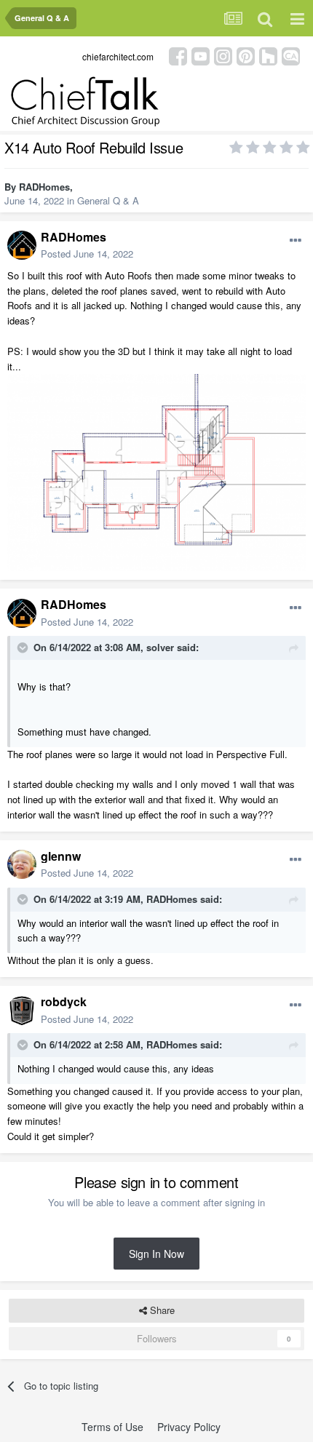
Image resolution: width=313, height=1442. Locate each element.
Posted (87, 253)
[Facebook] (178, 55)
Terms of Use (112, 1426)
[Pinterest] (246, 55)
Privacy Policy (189, 1426)
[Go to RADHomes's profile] (21, 245)
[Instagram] (223, 55)
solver (160, 647)
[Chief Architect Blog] (291, 55)
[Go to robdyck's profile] (21, 1010)
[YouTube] (200, 55)
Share (161, 1310)
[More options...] (295, 241)
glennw (61, 856)
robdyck (64, 1001)
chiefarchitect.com (118, 56)
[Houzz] (268, 55)
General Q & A (108, 200)
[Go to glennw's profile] (21, 864)
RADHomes (44, 187)
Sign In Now (156, 1253)
